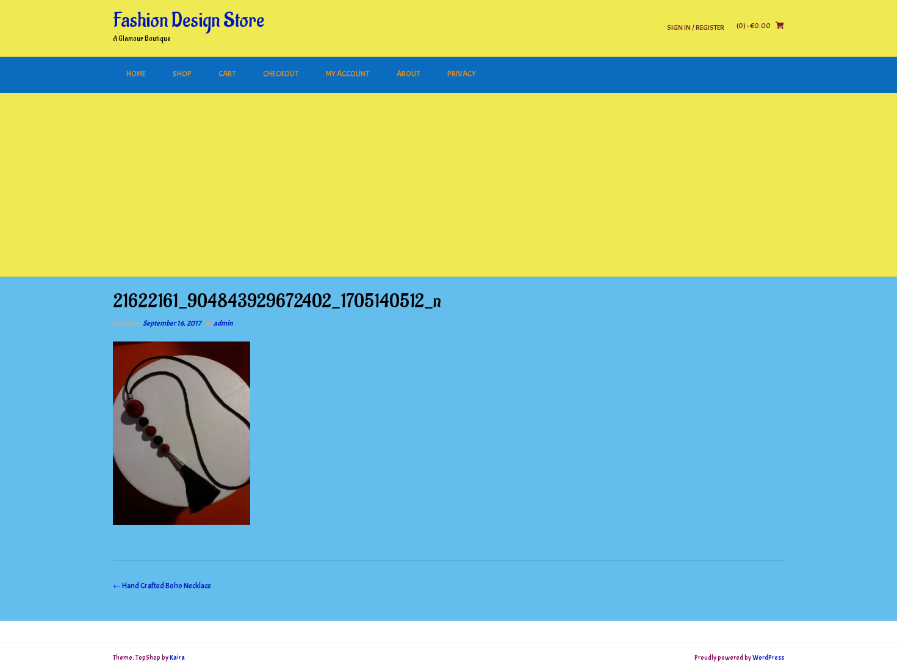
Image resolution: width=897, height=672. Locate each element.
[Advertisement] (448, 184)
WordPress (768, 657)
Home (136, 74)
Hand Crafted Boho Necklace (162, 586)
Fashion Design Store (188, 21)
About (408, 74)
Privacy (461, 74)
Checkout (281, 74)
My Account (348, 74)
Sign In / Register (695, 27)
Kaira (177, 657)
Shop (182, 74)
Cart (227, 74)
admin (223, 323)
